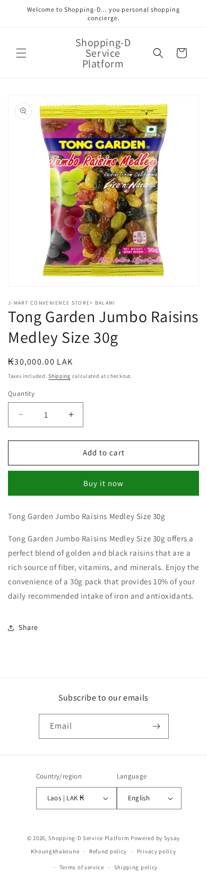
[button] (21, 53)
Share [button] (28, 627)
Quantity (21, 393)
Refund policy (108, 851)
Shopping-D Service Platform (88, 838)
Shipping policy (136, 867)
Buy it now (103, 483)
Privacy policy (156, 851)
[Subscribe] (156, 726)
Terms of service (81, 867)
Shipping (59, 376)
